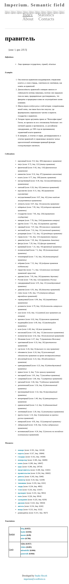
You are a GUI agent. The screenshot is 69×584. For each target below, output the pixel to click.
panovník (25, 554)
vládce (23, 547)
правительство (24, 473)
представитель (24, 470)
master (23, 535)
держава (21, 503)
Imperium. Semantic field (34, 5)
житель (21, 506)
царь (20, 467)
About (27, 18)
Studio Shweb (41, 575)
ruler (23, 538)
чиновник (22, 483)
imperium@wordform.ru (34, 579)
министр (21, 480)
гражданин (22, 500)
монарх (21, 450)
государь (21, 457)
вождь (20, 510)
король (21, 453)
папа (20, 496)
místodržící (25, 550)
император (22, 460)
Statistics (46, 14)
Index (28, 14)
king (22, 529)
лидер (20, 486)
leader (23, 532)
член (20, 490)
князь (20, 463)
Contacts (46, 18)
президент (22, 493)
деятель (21, 477)
